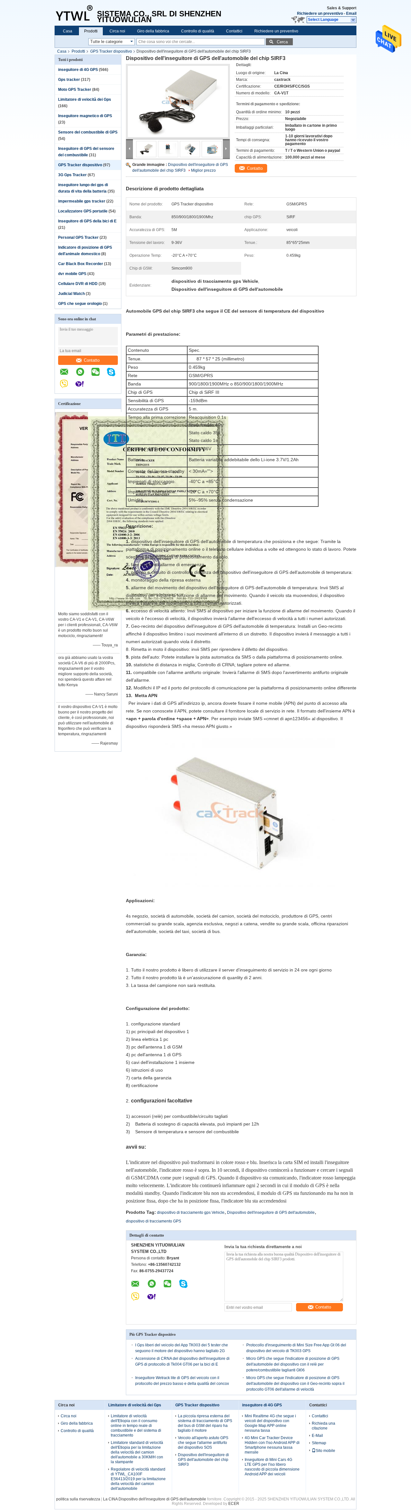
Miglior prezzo (203, 170)
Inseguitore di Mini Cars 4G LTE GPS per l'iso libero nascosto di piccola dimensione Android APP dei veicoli (272, 1466)
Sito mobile (325, 1450)
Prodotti (91, 31)
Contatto (92, 360)
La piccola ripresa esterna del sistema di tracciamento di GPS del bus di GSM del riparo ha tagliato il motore (205, 1423)
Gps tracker (69, 79)
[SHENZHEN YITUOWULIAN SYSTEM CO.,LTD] (76, 13)
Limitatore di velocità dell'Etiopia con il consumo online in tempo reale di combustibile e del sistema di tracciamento (136, 1426)
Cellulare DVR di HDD (78, 283)
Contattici (234, 31)
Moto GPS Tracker (74, 89)
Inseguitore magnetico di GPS (85, 116)
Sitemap (319, 1443)
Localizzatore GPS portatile (83, 211)
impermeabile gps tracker (81, 201)
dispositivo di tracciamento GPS (153, 1221)
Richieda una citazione (323, 1425)
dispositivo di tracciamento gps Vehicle (190, 1212)
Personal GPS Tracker (78, 237)
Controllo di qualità (197, 31)
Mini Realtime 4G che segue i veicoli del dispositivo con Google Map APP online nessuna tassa (270, 1423)
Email (351, 13)
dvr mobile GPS (72, 274)
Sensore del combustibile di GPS (88, 132)
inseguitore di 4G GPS (78, 69)
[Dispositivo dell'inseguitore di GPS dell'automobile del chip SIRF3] (178, 101)
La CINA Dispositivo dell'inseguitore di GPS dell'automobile (154, 1499)
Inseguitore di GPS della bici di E (87, 221)
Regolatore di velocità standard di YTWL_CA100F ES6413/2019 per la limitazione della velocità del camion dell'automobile (138, 1479)
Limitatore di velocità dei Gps (84, 99)
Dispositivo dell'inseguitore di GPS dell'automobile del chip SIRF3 (203, 1460)
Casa (67, 31)
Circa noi (117, 31)
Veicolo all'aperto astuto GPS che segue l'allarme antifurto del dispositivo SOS (203, 1443)
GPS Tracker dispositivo (111, 51)
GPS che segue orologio (80, 303)
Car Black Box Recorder (80, 264)
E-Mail (317, 1435)
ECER (233, 1503)
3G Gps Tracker (72, 175)
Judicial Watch (71, 293)
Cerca (282, 41)
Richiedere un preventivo (320, 13)
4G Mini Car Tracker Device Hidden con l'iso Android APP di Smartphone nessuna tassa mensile (272, 1445)
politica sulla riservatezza (78, 1499)
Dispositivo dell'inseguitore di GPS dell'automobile (271, 1212)
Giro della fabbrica (153, 31)
